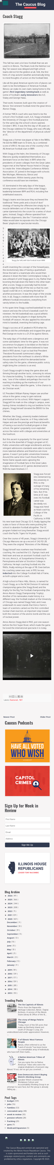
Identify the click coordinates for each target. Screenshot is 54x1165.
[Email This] (10, 696)
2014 (10, 989)
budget (10, 1101)
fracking (11, 1121)
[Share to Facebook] (19, 696)
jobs (9, 1104)
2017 (10, 977)
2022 (10, 911)
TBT (21, 700)
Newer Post (9, 717)
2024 (10, 903)
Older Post (45, 717)
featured (14, 700)
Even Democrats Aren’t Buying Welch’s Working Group (32, 1075)
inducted (7, 573)
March (10, 957)
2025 (10, 899)
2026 (10, 895)
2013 (10, 993)
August (11, 938)
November (12, 926)
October (11, 930)
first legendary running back (24, 92)
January (11, 965)
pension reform (14, 1118)
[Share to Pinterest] (21, 696)
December (12, 922)
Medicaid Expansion (16, 1128)
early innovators (29, 95)
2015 (10, 985)
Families (11, 1107)
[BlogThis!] (13, 696)
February (11, 961)
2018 (10, 973)
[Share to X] (16, 696)
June (9, 945)
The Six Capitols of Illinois (30, 1004)
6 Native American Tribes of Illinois (31, 1058)
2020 (10, 919)
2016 (10, 981)
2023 (10, 907)
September (12, 934)
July (9, 941)
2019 (10, 970)
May (9, 949)
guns (9, 1124)
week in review (14, 1114)
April (9, 953)
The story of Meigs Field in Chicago (31, 1020)
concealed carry (15, 1111)
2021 (10, 915)
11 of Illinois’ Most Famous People (30, 1040)
